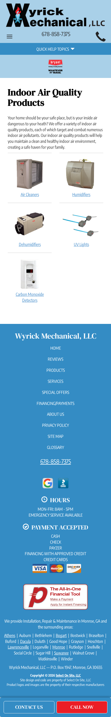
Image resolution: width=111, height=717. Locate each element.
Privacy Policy (55, 425)
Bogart (61, 635)
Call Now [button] (82, 707)
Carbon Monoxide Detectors (30, 297)
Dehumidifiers (30, 244)
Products (55, 370)
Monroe (58, 647)
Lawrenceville (18, 647)
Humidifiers (81, 194)
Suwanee (61, 653)
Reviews (55, 359)
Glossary (55, 447)
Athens (9, 635)
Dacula (25, 641)
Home (55, 348)
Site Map (56, 436)
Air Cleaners (30, 194)
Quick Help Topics (53, 49)
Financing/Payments (55, 403)
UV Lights (81, 244)
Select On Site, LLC (68, 675)
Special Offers (55, 392)
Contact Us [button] (29, 707)
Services (55, 381)
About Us (55, 414)
